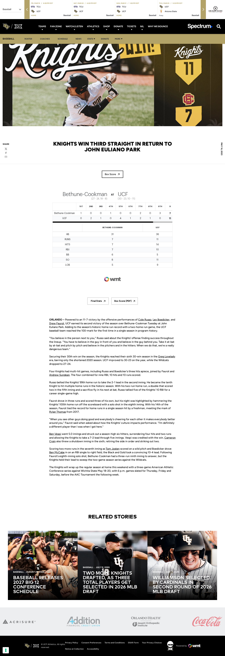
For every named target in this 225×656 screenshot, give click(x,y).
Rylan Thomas (57, 411)
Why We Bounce (158, 26)
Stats (90, 39)
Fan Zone (56, 26)
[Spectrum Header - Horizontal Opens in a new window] (200, 26)
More (117, 39)
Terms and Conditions (115, 643)
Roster (28, 39)
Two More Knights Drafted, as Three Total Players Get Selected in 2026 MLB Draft (110, 582)
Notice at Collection (74, 649)
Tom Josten (113, 448)
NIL (142, 26)
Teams (42, 26)
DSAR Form (133, 643)
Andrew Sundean (59, 375)
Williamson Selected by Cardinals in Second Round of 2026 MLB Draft (182, 585)
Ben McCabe (57, 452)
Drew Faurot (56, 323)
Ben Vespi (55, 433)
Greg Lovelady (166, 356)
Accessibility (93, 649)
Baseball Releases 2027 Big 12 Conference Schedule (38, 585)
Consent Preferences (91, 643)
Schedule (63, 39)
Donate (118, 26)
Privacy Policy (71, 643)
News (78, 39)
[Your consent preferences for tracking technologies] (6, 650)
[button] (27, 9)
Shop (106, 26)
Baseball (18, 572)
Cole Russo (144, 319)
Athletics (93, 26)
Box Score (110, 174)
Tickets (131, 26)
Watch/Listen (74, 26)
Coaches (45, 39)
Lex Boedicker (161, 319)
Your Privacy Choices (152, 643)
